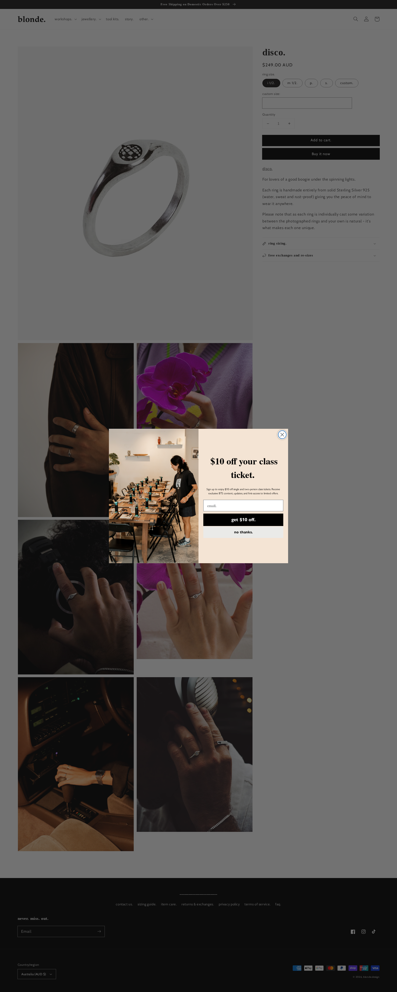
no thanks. (243, 532)
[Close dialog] (282, 435)
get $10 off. (243, 520)
